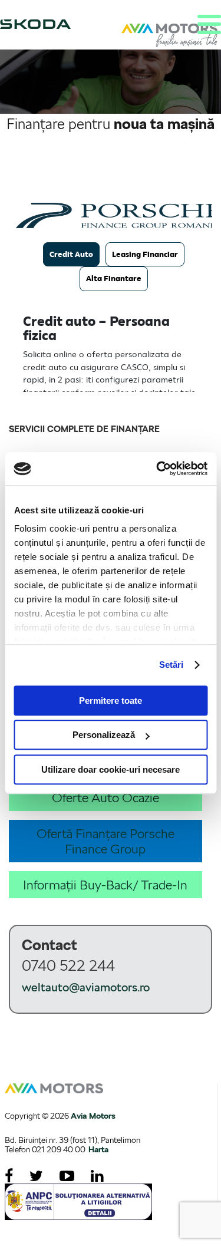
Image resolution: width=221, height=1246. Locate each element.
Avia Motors (93, 1115)
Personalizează (103, 735)
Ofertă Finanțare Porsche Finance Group (105, 841)
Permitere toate (110, 700)
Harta (98, 1149)
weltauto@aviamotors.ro (86, 987)
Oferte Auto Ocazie (105, 797)
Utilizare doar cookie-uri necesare (110, 769)
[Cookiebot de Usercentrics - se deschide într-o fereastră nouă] (157, 468)
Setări (171, 665)
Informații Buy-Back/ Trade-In (105, 884)
